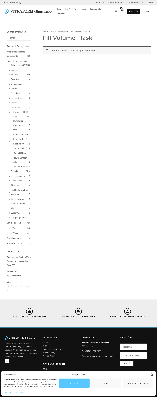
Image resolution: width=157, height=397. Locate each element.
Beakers (14, 70)
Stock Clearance (14, 243)
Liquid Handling (14, 222)
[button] (152, 374)
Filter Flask (18, 139)
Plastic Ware (12, 233)
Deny (106, 383)
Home (59, 9)
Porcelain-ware (14, 238)
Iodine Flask (18, 148)
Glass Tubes (16, 180)
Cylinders (15, 93)
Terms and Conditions (52, 349)
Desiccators (16, 98)
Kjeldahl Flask (19, 153)
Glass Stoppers (18, 176)
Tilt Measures (17, 199)
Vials (13, 208)
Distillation (16, 107)
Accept (74, 383)
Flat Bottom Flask (21, 143)
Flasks (14, 116)
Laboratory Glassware (17, 61)
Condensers (16, 84)
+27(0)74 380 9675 (93, 351)
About (84, 9)
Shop (45, 369)
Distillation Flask (21, 121)
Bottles (14, 74)
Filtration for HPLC (19, 112)
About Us (47, 342)
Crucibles (15, 88)
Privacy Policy (18, 392)
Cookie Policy (8, 392)
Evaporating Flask (21, 134)
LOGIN (146, 11)
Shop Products (70, 9)
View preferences (138, 383)
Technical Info (95, 9)
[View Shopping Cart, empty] (122, 11)
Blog (45, 346)
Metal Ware (12, 228)
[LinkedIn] (20, 2)
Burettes (15, 79)
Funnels (14, 171)
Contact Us (61, 13)
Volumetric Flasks (21, 166)
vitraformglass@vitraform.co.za (132, 2)
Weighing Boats (18, 217)
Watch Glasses (18, 213)
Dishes (14, 102)
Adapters (15, 65)
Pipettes (15, 185)
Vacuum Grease (18, 203)
